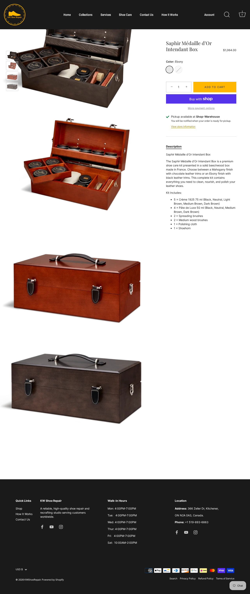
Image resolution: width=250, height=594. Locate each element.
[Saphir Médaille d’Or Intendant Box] (12, 55)
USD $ (19, 569)
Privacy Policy (188, 578)
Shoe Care (125, 14)
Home (67, 14)
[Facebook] (42, 526)
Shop (19, 508)
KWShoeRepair (32, 579)
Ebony (169, 69)
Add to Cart (214, 87)
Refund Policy (205, 578)
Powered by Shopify (53, 579)
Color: (174, 61)
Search (173, 578)
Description (174, 146)
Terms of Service (225, 578)
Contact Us (146, 14)
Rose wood (178, 69)
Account (209, 15)
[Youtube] (52, 526)
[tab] (176, 147)
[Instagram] (61, 526)
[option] (12, 56)
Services (106, 14)
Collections (85, 14)
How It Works (170, 14)
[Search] (226, 14)
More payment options (201, 108)
